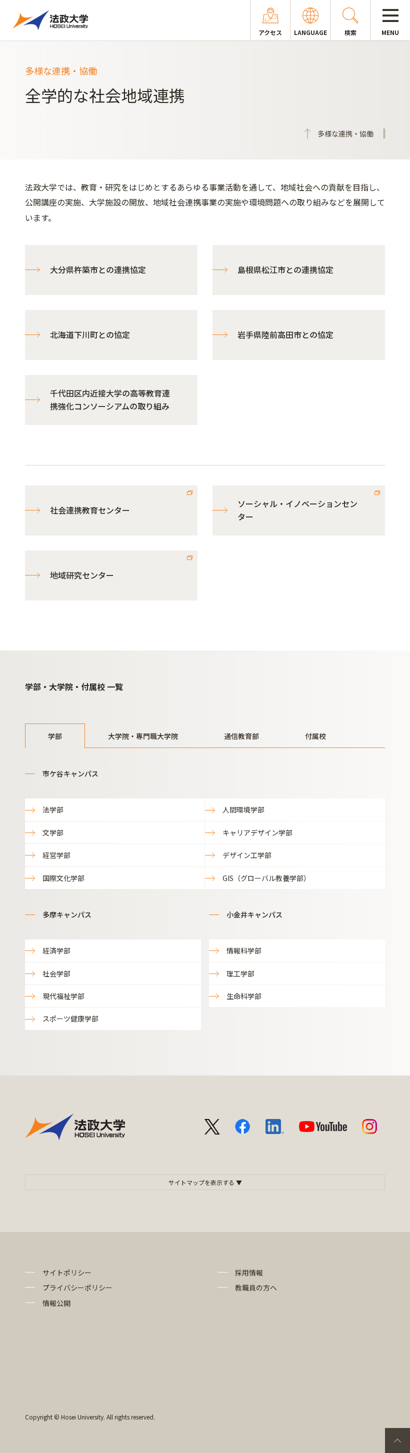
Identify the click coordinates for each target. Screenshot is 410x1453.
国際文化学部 (63, 878)
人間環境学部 (243, 809)
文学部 (53, 833)
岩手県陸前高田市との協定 (286, 334)
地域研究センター (82, 575)
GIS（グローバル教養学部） (266, 878)
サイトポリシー (67, 1273)
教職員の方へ (256, 1287)
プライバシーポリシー (77, 1287)
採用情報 (249, 1273)
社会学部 (56, 973)
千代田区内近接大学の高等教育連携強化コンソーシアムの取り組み (110, 399)
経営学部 (56, 855)
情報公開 (56, 1303)
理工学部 (240, 973)
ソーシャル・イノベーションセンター (298, 510)
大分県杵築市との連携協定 (98, 270)
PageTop (397, 1440)
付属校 (315, 736)
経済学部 (56, 951)
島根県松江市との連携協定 (286, 270)
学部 (55, 736)
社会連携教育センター (90, 510)
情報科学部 (244, 951)
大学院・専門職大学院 (143, 736)
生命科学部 (244, 996)
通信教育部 (241, 736)
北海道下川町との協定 (90, 334)
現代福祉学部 (63, 996)
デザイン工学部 (247, 855)
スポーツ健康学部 (70, 1019)
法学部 (53, 809)
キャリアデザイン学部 (257, 833)
